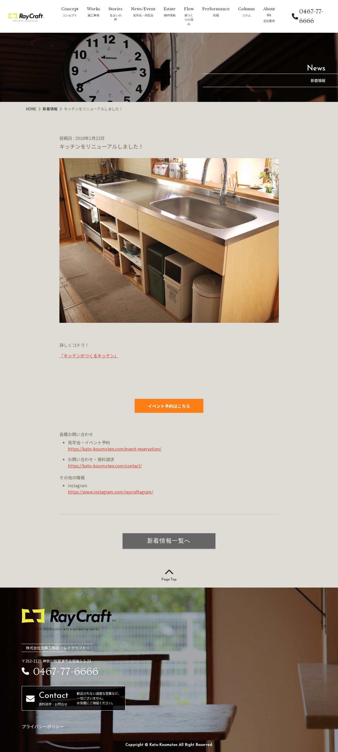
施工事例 (93, 15)
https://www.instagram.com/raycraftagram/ (110, 492)
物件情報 (170, 15)
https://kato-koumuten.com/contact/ (105, 465)
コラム (246, 15)
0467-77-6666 (311, 16)
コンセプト (70, 15)
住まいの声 (115, 17)
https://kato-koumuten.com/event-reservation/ (114, 449)
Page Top (169, 579)
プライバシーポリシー (43, 726)
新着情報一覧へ (169, 541)
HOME (31, 108)
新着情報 (50, 108)
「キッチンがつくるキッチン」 (89, 355)
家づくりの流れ (189, 19)
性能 (216, 15)
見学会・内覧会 (143, 15)
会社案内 (269, 21)
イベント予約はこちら (169, 406)
